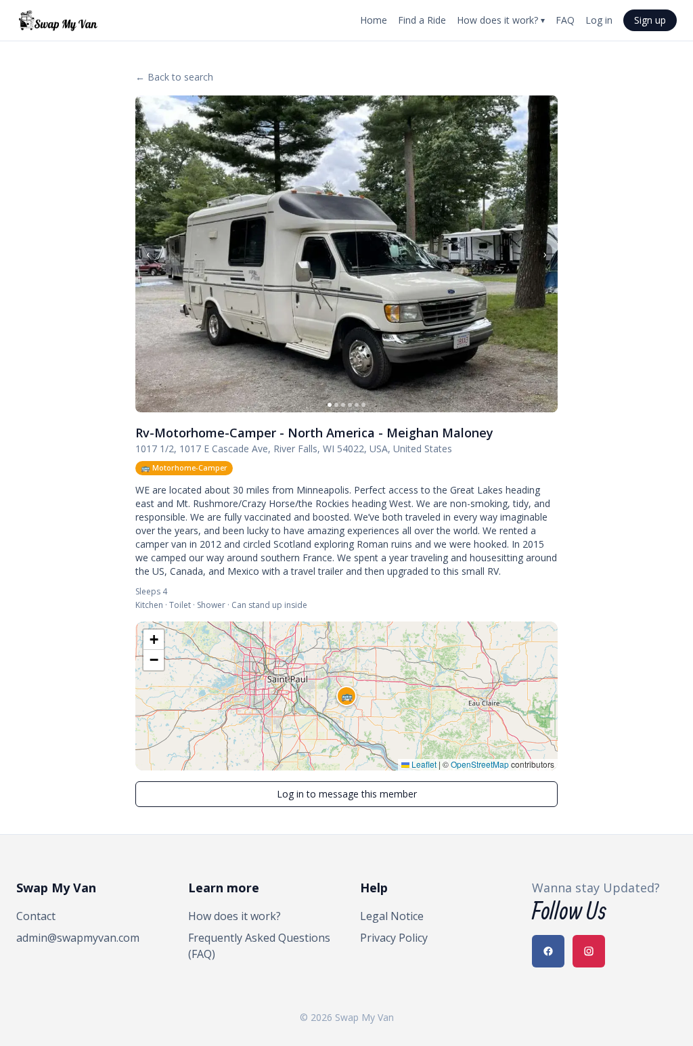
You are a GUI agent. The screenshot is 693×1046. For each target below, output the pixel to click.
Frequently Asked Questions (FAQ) (259, 945)
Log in (598, 20)
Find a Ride (422, 20)
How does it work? (501, 20)
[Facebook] (548, 951)
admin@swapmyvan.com (77, 937)
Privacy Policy (394, 937)
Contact (35, 916)
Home (373, 20)
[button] (346, 696)
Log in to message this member (347, 793)
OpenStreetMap (480, 764)
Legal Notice (392, 916)
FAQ (565, 20)
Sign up (650, 20)
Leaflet (423, 764)
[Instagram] (589, 951)
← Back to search (174, 76)
